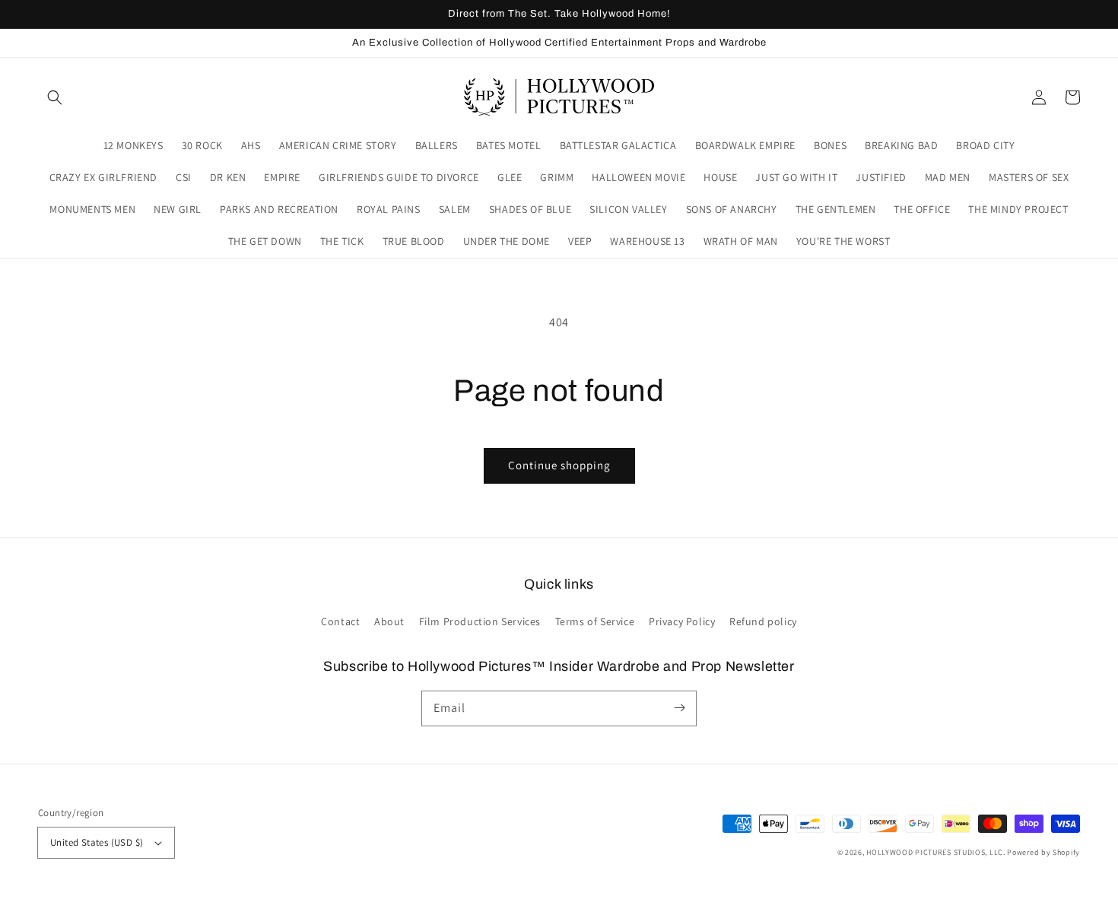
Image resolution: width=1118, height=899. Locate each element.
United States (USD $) (96, 842)
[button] (54, 97)
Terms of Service (595, 621)
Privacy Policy (682, 621)
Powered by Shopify (1043, 852)
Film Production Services (480, 621)
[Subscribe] (679, 708)
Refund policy (763, 621)
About (389, 621)
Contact (340, 621)
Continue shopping (559, 465)
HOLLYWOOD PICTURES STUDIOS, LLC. (935, 852)
